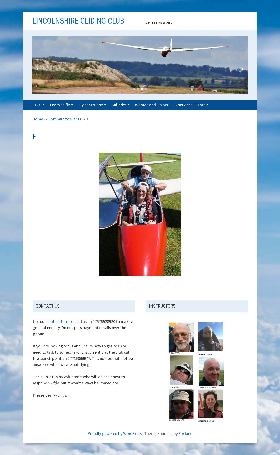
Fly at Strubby (91, 104)
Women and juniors (151, 104)
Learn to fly (60, 104)
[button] (134, 89)
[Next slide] (242, 69)
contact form (58, 321)
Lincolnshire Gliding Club (78, 20)
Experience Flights (189, 104)
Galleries (119, 104)
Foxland (185, 433)
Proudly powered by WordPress (115, 433)
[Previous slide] (37, 69)
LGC (38, 104)
